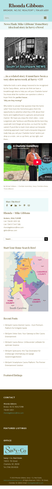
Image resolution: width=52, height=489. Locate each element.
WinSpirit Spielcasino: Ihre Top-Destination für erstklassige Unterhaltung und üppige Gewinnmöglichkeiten (23, 354)
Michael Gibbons (11, 186)
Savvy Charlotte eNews (40, 186)
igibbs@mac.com (10, 230)
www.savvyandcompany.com (13, 480)
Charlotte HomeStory (25, 186)
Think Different (9, 189)
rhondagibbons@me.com (14, 227)
